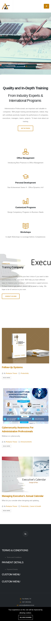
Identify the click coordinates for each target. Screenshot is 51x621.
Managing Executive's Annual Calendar (22, 496)
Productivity (25, 373)
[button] (24, 66)
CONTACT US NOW (10, 296)
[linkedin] (25, 534)
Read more (6, 377)
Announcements (26, 442)
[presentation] (6, 43)
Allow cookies (25, 617)
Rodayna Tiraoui (11, 373)
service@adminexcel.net (26, 605)
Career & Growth (35, 506)
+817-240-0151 (26, 602)
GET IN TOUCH (25, 128)
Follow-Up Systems (12, 367)
